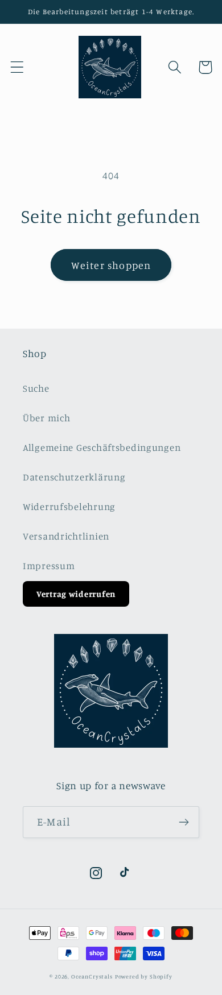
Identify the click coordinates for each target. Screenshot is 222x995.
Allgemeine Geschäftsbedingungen (101, 447)
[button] (17, 67)
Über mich (46, 418)
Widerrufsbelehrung (69, 506)
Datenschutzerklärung (74, 477)
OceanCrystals (92, 976)
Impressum (49, 565)
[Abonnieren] (183, 822)
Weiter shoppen (111, 265)
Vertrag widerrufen (76, 593)
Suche (36, 388)
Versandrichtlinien (66, 536)
